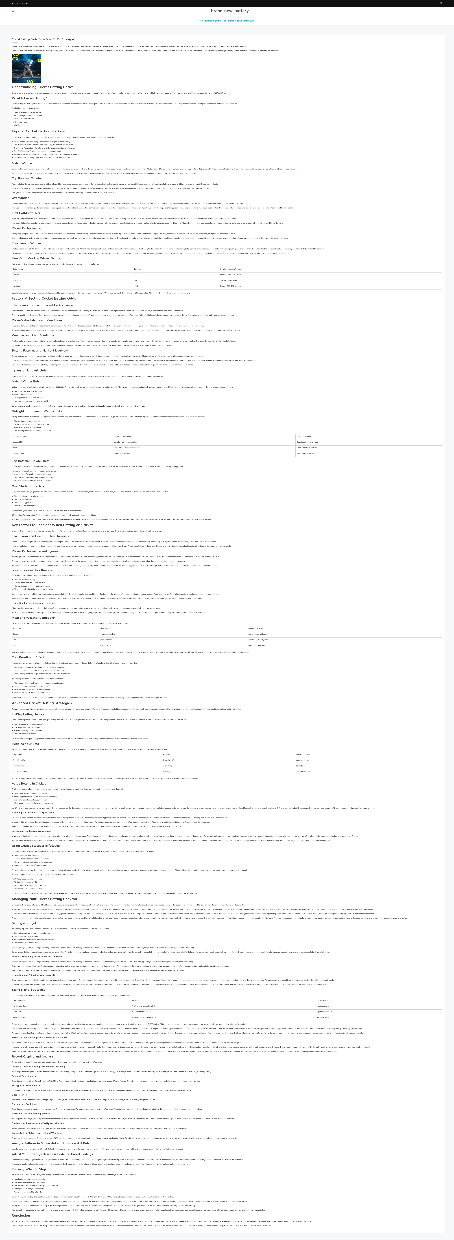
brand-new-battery (230, 11)
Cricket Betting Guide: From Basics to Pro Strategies (227, 20)
